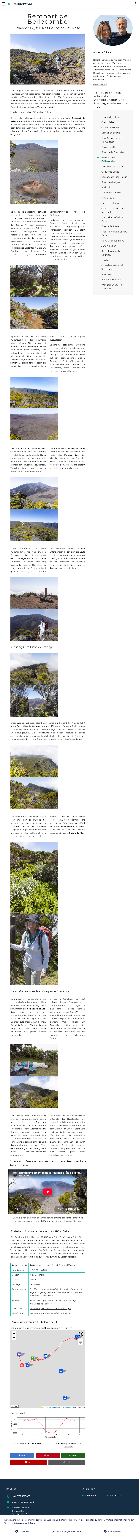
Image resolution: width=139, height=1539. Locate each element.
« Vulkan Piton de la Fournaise (27, 1443)
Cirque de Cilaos (110, 171)
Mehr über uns (100, 84)
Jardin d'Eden (108, 246)
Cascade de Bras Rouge (114, 177)
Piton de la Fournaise (112, 152)
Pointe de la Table (111, 192)
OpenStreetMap (66, 1407)
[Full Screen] (81, 1334)
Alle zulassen (114, 1531)
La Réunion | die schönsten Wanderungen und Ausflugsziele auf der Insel (111, 99)
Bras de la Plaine (110, 226)
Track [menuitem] (67, 1328)
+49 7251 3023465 (21, 1496)
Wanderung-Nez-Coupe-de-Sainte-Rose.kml (50, 1313)
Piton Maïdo (107, 274)
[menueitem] (45, 1328)
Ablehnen (24, 1531)
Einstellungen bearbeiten (69, 1531)
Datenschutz (91, 1495)
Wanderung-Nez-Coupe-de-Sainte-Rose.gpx (50, 1308)
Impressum (115, 1495)
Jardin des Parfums (111, 203)
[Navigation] (4, 4)
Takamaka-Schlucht (112, 166)
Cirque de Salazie (110, 117)
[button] (39, 1362)
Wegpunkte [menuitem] (54, 1328)
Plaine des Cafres (110, 147)
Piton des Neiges (110, 182)
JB (11, 1419)
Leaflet (45, 1407)
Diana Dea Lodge (110, 132)
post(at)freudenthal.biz (24, 1502)
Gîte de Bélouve (110, 127)
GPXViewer (53, 1407)
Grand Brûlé (107, 198)
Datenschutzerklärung (24, 1523)
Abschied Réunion (111, 279)
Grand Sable (108, 122)
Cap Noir (106, 260)
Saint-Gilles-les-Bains (112, 240)
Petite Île (106, 187)
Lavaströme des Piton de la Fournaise (28, 739)
